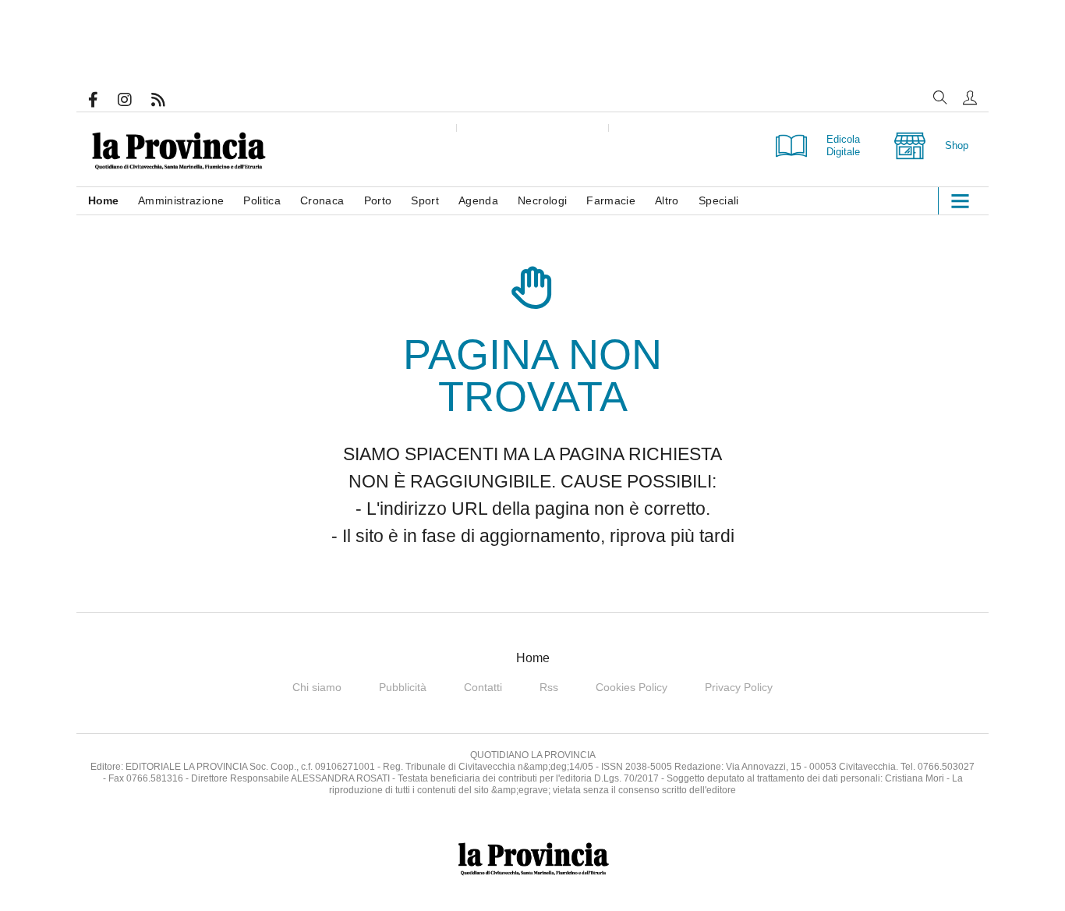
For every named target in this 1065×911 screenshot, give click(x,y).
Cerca (940, 97)
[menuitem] (113, 200)
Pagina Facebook (103, 100)
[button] (970, 97)
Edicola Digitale (843, 145)
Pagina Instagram (134, 100)
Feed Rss (168, 100)
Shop (956, 145)
